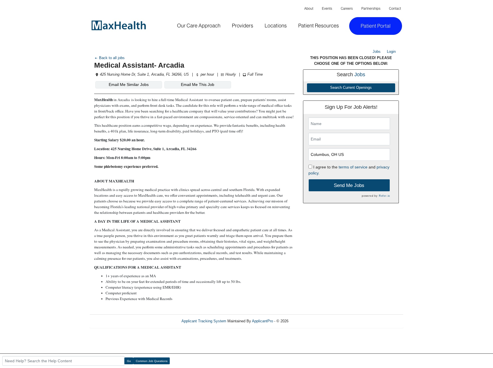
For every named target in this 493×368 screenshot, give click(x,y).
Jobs (377, 51)
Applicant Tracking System (203, 321)
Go (129, 361)
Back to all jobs (111, 58)
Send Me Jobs (349, 185)
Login (391, 51)
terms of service (353, 167)
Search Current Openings (351, 88)
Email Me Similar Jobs (129, 84)
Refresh (305, 321)
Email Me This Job (197, 84)
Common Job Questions (151, 361)
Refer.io (384, 195)
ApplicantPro (262, 321)
